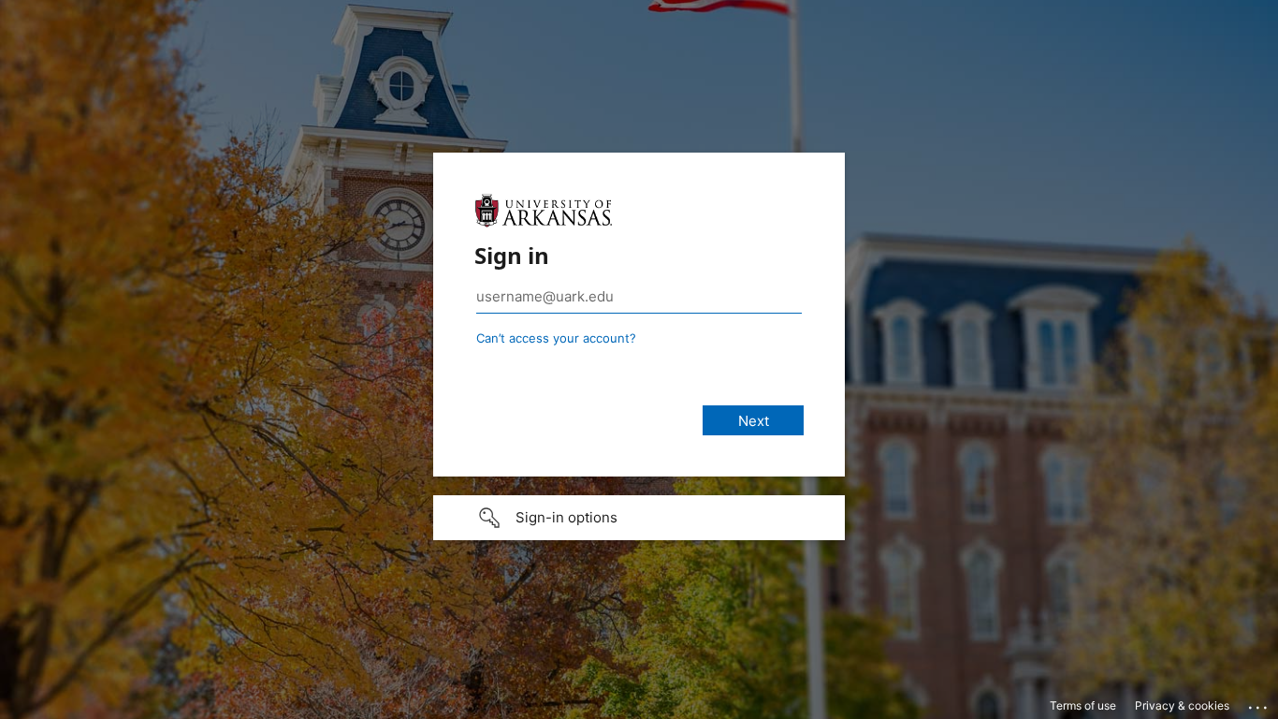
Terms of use (1083, 705)
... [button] (1259, 703)
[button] (639, 517)
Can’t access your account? (556, 337)
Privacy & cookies (1182, 705)
